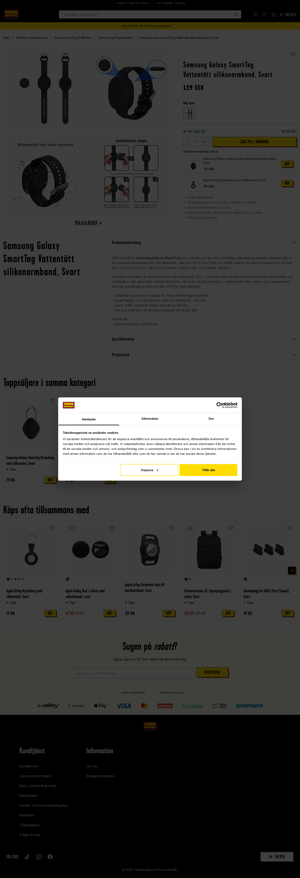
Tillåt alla (208, 470)
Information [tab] (150, 418)
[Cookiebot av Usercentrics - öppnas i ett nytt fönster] (219, 405)
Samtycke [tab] (89, 419)
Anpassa (147, 470)
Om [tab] (211, 418)
